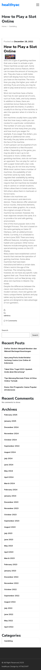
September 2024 (11, 446)
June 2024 (8, 464)
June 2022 (8, 614)
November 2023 (11, 508)
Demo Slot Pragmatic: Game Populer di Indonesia (20, 388)
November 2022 (11, 583)
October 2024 (10, 440)
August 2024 (10, 452)
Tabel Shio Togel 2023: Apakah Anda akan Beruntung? (18, 370)
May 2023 (8, 546)
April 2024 (8, 477)
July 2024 (8, 458)
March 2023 (9, 558)
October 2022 (10, 589)
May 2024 (8, 471)
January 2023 (10, 571)
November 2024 (11, 433)
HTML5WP (24, 666)
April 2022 (8, 627)
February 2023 (10, 564)
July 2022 (8, 608)
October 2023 (10, 514)
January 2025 (10, 421)
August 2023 (10, 527)
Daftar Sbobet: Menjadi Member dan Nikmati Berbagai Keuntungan (20, 349)
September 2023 (11, 521)
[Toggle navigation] (37, 4)
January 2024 (10, 496)
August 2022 (10, 602)
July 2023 (8, 533)
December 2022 (11, 577)
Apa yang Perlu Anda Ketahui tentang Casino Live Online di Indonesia (17, 360)
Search (5, 330)
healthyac (10, 4)
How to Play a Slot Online (20, 49)
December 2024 (11, 427)
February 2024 (10, 489)
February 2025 (10, 415)
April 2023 (8, 552)
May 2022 (8, 620)
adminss (7, 315)
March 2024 (9, 483)
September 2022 (11, 595)
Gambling (8, 641)
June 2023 (8, 539)
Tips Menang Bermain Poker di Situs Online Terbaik (20, 379)
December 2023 (11, 502)
